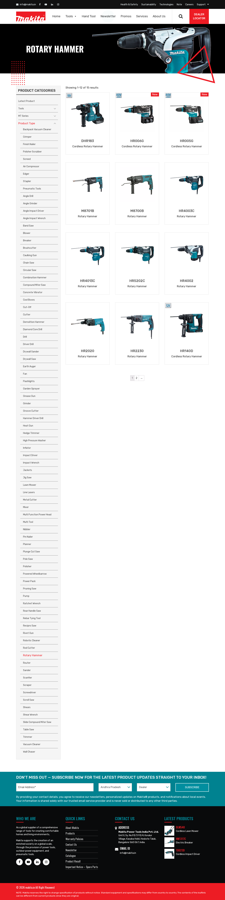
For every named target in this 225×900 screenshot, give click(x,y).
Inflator (27, 448)
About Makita (72, 828)
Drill (25, 336)
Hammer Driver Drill (33, 418)
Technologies (166, 4)
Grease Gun (29, 396)
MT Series (23, 116)
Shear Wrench (30, 714)
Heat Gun (28, 425)
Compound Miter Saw (34, 285)
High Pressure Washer (34, 440)
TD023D (180, 850)
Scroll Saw (28, 700)
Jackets (27, 470)
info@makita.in (27, 4)
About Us (159, 16)
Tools (69, 16)
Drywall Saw (29, 359)
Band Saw (28, 225)
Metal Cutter (30, 499)
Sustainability (148, 4)
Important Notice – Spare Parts (82, 867)
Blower (26, 233)
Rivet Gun (28, 633)
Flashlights (29, 381)
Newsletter (108, 16)
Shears (26, 707)
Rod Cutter (29, 648)
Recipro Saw (29, 625)
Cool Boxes (29, 299)
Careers (189, 4)
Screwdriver (29, 692)
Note (179, 4)
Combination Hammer (34, 277)
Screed (27, 159)
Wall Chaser (29, 751)
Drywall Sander (31, 351)
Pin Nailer (28, 536)
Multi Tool (28, 522)
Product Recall (73, 861)
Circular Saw (29, 270)
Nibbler (26, 529)
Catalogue (71, 856)
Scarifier (27, 677)
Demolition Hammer (33, 322)
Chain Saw (28, 262)
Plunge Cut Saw (31, 551)
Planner (27, 544)
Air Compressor (31, 166)
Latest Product (26, 101)
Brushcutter (29, 248)
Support (201, 4)
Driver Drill (28, 344)
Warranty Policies (74, 839)
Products (70, 833)
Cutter (26, 314)
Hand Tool (89, 16)
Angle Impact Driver (33, 211)
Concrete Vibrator (32, 292)
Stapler (27, 181)
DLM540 (180, 827)
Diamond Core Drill (32, 329)
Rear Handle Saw (32, 610)
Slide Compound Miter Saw (37, 722)
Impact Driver (30, 455)
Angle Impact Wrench (34, 218)
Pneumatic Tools (32, 188)
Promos (126, 16)
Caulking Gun (30, 255)
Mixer (26, 507)
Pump (26, 596)
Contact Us (71, 845)
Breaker (27, 240)
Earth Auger (29, 366)
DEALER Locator (199, 16)
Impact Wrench (31, 462)
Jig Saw (27, 477)
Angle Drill (28, 196)
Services (142, 16)
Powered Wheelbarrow (35, 573)
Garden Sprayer (31, 388)
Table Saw (28, 729)
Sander (27, 670)
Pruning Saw (29, 588)
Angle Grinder (30, 203)
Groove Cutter (31, 411)
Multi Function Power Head (37, 514)
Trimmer (27, 737)
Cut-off (27, 307)
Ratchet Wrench (32, 603)
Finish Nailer (29, 144)
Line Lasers (29, 492)
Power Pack (29, 581)
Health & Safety (129, 4)
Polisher (27, 566)
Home (56, 16)
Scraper (27, 685)
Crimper (27, 136)
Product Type (26, 123)
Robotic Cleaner (31, 640)
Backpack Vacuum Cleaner (37, 129)
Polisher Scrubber (32, 151)
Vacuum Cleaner (31, 744)
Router (26, 663)
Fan (25, 373)
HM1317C (181, 839)
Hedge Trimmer (31, 433)
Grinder (27, 403)
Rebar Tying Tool (32, 618)
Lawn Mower (29, 485)
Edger (26, 173)
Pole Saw (28, 559)
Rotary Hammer (32, 655)
